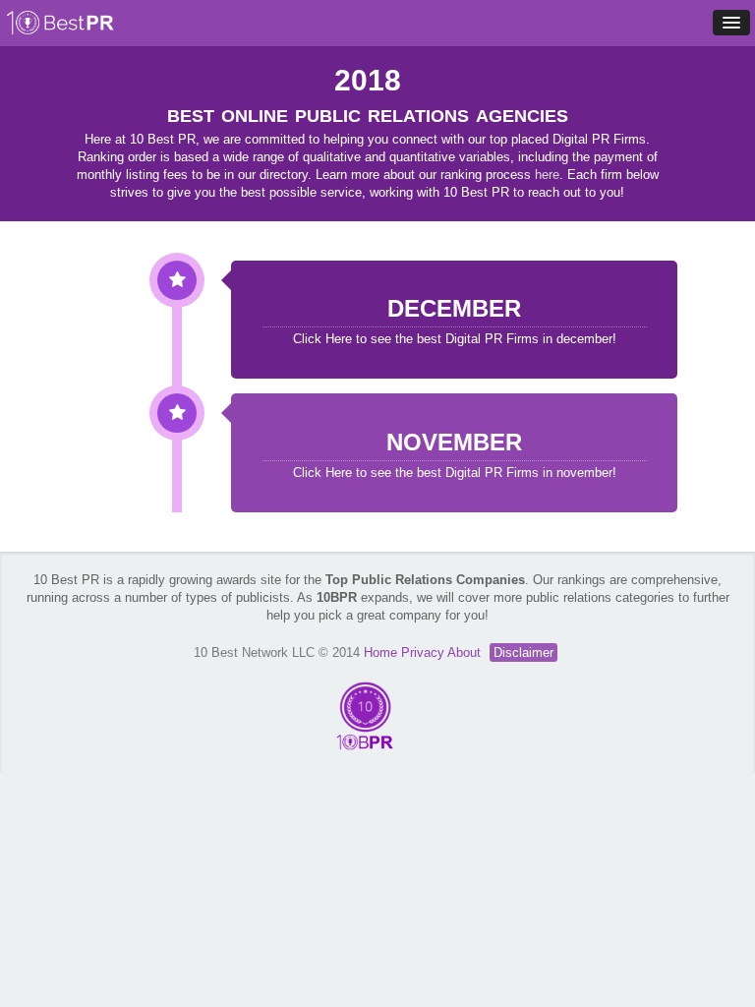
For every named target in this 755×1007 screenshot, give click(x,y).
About (466, 652)
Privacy (424, 652)
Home (382, 652)
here (547, 174)
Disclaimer (523, 652)
